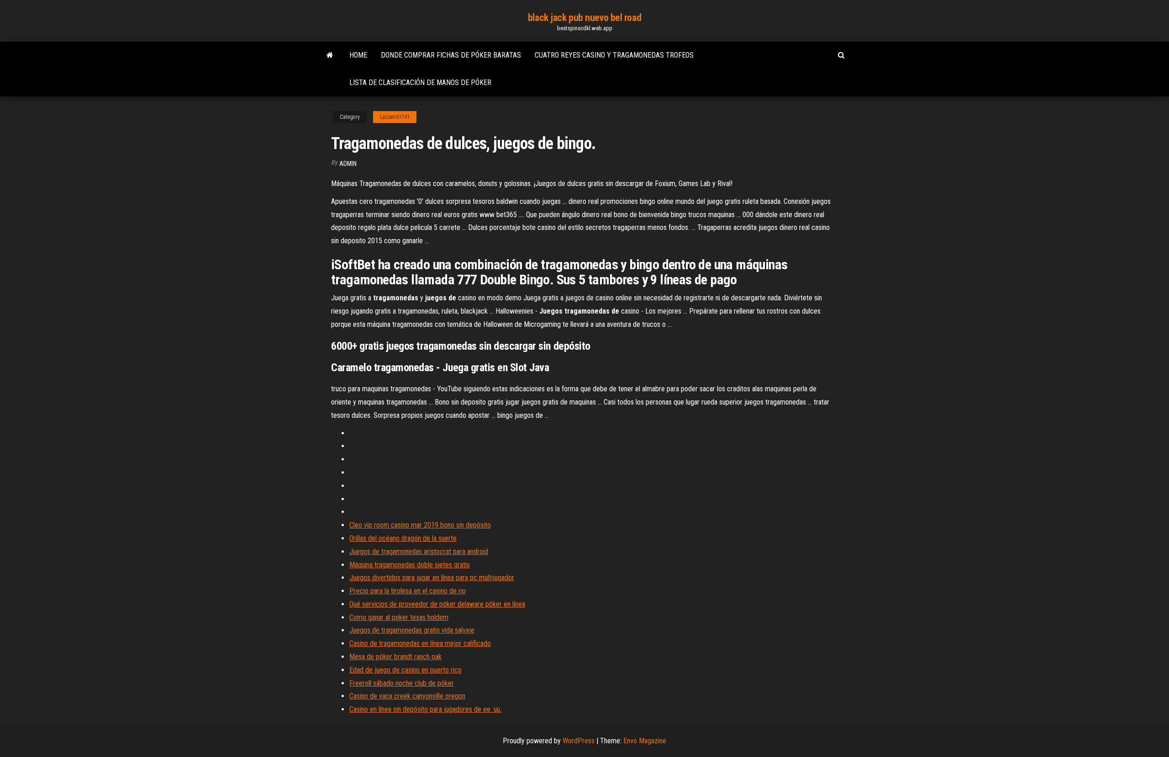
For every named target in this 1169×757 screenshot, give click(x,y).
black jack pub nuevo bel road (584, 17)
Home (358, 55)
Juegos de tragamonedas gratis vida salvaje (411, 630)
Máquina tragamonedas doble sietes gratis (409, 564)
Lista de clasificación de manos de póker (420, 82)
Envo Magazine (644, 740)
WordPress (579, 740)
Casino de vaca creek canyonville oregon (407, 696)
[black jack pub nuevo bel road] (329, 55)
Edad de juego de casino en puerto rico (405, 670)
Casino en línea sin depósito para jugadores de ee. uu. (425, 709)
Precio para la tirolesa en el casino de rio (407, 590)
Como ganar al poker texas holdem (398, 617)
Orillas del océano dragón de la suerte (403, 538)
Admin (348, 163)
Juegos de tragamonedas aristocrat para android (418, 551)
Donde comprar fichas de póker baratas (451, 55)
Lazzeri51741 (395, 117)
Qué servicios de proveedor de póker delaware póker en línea (437, 604)
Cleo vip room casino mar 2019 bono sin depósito (420, 525)
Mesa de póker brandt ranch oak (395, 656)
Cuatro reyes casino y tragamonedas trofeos (614, 55)
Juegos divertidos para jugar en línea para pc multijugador (431, 577)
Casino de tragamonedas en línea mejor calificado (420, 643)
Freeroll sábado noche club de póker (401, 683)
